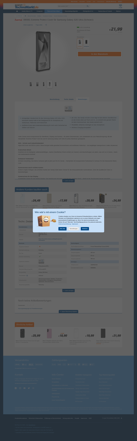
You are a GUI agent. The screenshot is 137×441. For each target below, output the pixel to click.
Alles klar (62, 228)
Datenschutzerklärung (65, 224)
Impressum (75, 224)
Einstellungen (74, 228)
